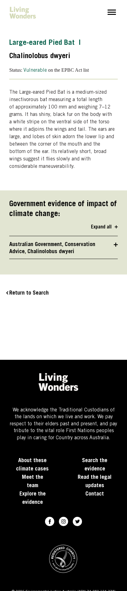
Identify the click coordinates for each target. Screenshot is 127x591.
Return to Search (29, 293)
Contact (94, 494)
